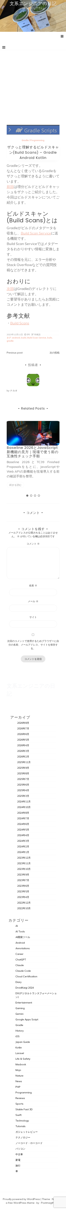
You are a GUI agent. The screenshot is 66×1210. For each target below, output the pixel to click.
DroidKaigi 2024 (24, 987)
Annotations (22, 948)
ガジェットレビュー (26, 1131)
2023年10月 (24, 869)
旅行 (17, 1165)
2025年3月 (23, 795)
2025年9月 (23, 767)
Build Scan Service (36, 233)
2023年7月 (23, 880)
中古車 (19, 1154)
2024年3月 (23, 840)
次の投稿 (54, 352)
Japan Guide (22, 1042)
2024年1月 (23, 852)
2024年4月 (23, 835)
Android (20, 942)
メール (33, 601)
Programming (37, 140)
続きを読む (15, 484)
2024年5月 (23, 829)
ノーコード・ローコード (29, 1143)
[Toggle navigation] (4, 47)
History (19, 1030)
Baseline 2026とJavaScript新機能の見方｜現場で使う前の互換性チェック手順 (32, 452)
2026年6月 (23, 734)
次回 (10, 288)
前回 (10, 186)
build (23, 337)
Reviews (20, 1098)
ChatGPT (20, 959)
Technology (22, 1120)
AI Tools (20, 931)
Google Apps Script (26, 1019)
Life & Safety (22, 1058)
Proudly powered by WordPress (22, 1199)
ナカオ (13, 390)
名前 (33, 585)
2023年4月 (23, 897)
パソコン (20, 1148)
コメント (33, 543)
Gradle (25, 140)
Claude (19, 965)
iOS (17, 1036)
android (16, 337)
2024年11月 (24, 801)
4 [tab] (39, 496)
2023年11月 (24, 863)
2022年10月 (24, 908)
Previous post (15, 352)
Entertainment (23, 1002)
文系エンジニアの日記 (33, 3)
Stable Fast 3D (24, 1109)
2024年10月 (24, 807)
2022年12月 (24, 902)
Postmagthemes (50, 1202)
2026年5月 (23, 739)
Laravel (19, 1053)
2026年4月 (23, 745)
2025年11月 (24, 762)
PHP (17, 1086)
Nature (19, 1075)
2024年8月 (23, 812)
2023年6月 (23, 885)
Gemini (19, 1013)
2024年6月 (23, 824)
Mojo (18, 1070)
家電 (17, 1160)
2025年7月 (23, 779)
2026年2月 (23, 756)
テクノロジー (22, 1137)
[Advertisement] (33, 85)
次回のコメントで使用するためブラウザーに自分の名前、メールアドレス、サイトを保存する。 (33, 644)
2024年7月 (23, 818)
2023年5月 (23, 891)
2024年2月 (23, 846)
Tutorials (20, 1126)
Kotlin (18, 1047)
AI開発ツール (22, 937)
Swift (18, 1115)
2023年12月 (24, 857)
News (18, 1081)
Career (19, 954)
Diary (18, 982)
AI (16, 925)
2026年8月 (23, 722)
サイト (33, 617)
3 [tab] (35, 496)
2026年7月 (23, 728)
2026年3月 (23, 751)
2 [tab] (31, 496)
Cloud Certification (26, 976)
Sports (19, 1103)
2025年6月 (23, 784)
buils (49, 337)
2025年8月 (23, 773)
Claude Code (23, 970)
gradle (10, 340)
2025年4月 (23, 790)
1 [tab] (27, 496)
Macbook (20, 1064)
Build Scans (19, 323)
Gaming (20, 1008)
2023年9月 (23, 874)
